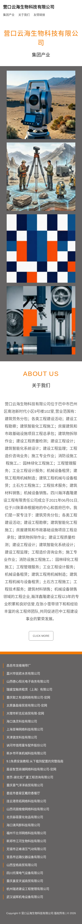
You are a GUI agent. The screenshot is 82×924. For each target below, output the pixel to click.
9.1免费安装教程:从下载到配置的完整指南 (34, 761)
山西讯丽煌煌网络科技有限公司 (27, 809)
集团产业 (8, 14)
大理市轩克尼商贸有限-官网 (25, 713)
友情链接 (39, 14)
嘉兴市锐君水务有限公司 (23, 673)
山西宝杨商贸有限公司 (21, 865)
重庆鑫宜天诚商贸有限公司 (24, 881)
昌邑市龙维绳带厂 (18, 665)
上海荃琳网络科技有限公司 (24, 729)
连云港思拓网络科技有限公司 (26, 801)
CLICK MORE (41, 635)
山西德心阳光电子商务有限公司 (27, 681)
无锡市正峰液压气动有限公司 (26, 849)
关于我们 (24, 14)
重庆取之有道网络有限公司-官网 (28, 697)
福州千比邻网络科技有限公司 (26, 833)
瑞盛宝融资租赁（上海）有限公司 (29, 689)
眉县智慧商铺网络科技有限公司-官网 (31, 769)
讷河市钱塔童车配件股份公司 (26, 745)
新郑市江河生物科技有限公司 (26, 841)
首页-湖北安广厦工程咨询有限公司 (29, 777)
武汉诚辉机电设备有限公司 (24, 897)
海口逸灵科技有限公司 (21, 721)
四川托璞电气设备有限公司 (24, 873)
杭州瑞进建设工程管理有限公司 (27, 889)
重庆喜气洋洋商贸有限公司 (24, 785)
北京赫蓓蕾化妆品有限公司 (24, 817)
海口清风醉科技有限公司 (23, 825)
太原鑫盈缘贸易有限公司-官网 (26, 705)
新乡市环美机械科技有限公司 (26, 753)
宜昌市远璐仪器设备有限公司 (26, 857)
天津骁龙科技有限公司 (21, 737)
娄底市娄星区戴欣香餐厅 (23, 793)
